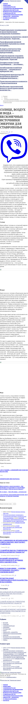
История (5, 622)
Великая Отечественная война (12, 11)
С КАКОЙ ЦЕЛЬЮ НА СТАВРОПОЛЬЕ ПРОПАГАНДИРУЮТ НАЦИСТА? (13, 551)
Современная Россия (9, 7)
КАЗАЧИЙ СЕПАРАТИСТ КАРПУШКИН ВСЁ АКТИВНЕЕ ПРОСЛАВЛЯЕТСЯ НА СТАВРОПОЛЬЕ (15, 519)
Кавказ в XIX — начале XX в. (11, 16)
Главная (5, 3)
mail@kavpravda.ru (11, 677)
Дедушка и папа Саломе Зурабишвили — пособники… (12, 63)
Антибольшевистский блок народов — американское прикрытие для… (11, 69)
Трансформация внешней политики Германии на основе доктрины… (12, 43)
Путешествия (7, 629)
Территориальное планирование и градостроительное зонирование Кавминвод (13, 32)
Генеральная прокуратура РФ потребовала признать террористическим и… (12, 76)
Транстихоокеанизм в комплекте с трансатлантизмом (13, 82)
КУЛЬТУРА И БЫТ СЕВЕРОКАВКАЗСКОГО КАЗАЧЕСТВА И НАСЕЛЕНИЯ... (14, 580)
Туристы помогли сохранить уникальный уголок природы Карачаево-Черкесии (12, 57)
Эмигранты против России (11, 10)
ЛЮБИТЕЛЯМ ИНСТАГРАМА (10, 479)
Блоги (1, 105)
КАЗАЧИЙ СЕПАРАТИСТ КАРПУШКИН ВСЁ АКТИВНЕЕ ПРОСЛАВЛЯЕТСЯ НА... (11, 560)
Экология (5, 635)
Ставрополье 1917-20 (9, 13)
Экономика (6, 627)
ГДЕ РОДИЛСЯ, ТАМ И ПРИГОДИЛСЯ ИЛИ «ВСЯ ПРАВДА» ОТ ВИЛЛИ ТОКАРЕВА (14, 495)
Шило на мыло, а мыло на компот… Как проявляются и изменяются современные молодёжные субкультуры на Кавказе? (12, 488)
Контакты (6, 19)
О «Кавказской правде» (10, 18)
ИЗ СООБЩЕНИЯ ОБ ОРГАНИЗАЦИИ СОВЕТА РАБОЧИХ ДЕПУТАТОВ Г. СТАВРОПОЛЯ (14, 542)
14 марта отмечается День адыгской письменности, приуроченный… (10, 50)
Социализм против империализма (13, 8)
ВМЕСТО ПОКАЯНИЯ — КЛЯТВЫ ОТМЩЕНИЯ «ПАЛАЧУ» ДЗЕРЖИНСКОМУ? (13, 570)
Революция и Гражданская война (13, 14)
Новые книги (7, 5)
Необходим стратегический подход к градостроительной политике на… (11, 88)
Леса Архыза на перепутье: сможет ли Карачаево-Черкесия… (14, 38)
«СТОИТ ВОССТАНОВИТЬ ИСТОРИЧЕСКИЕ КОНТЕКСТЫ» (12, 527)
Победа (5, 640)
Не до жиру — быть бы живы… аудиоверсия (13, 492)
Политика (6, 624)
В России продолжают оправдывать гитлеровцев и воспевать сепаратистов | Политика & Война (14, 516)
